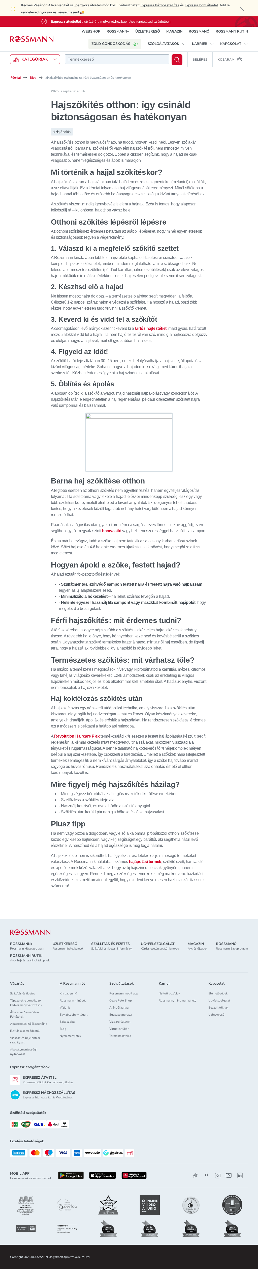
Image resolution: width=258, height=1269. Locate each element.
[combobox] (117, 59)
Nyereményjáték (70, 1036)
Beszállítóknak (218, 1008)
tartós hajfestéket (151, 328)
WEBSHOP (91, 31)
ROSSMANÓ (199, 31)
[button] (167, 43)
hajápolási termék (145, 861)
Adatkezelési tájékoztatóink (28, 1024)
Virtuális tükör (118, 1029)
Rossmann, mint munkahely (177, 1000)
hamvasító (111, 531)
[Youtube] (229, 1175)
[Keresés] (177, 59)
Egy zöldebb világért (73, 1015)
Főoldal (15, 77)
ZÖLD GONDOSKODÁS (110, 43)
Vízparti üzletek (119, 1022)
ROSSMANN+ (118, 31)
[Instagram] (218, 1175)
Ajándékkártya (118, 1008)
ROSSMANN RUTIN (232, 31)
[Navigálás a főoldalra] (31, 39)
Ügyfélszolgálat (219, 1000)
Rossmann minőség (73, 1000)
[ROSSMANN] (30, 932)
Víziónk (65, 1008)
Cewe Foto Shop (120, 1000)
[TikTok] (195, 1175)
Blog (33, 77)
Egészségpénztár (120, 1015)
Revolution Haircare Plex (77, 736)
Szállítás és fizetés (22, 993)
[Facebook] (207, 1175)
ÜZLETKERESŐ (147, 31)
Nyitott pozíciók (169, 993)
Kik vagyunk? (68, 993)
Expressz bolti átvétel (201, 5)
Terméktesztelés (120, 1036)
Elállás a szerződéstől (25, 1031)
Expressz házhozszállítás (160, 5)
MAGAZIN (174, 31)
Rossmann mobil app (123, 993)
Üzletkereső (216, 1015)
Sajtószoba (67, 1022)
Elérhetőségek (218, 993)
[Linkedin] (240, 1175)
